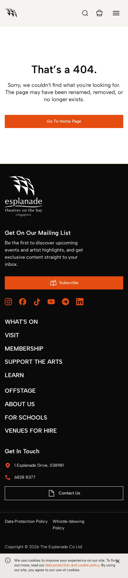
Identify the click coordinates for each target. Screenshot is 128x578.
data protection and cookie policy (72, 565)
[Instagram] (8, 301)
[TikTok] (36, 302)
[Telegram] (65, 301)
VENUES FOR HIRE (31, 430)
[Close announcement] (118, 561)
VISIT (12, 335)
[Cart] (99, 13)
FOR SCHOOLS (26, 417)
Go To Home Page (64, 121)
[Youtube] (51, 301)
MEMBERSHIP (24, 348)
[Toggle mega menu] (116, 13)
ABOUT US (20, 404)
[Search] (85, 13)
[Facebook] (22, 301)
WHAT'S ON (21, 321)
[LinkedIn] (79, 301)
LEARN (14, 375)
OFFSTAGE (20, 390)
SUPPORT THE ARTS (34, 361)
